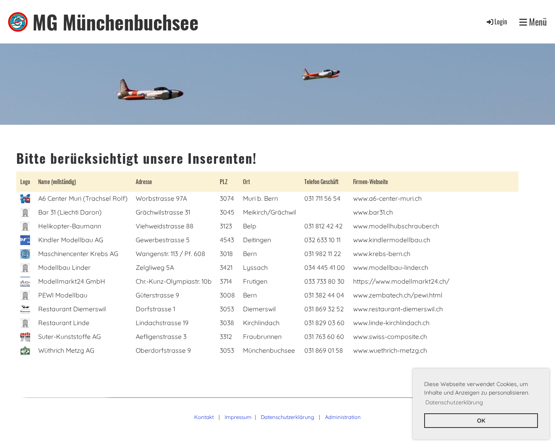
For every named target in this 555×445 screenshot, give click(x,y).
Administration (343, 417)
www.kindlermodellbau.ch (391, 240)
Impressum (238, 417)
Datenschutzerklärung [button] (454, 402)
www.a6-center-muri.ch (387, 198)
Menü (537, 21)
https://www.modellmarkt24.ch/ (401, 281)
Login (500, 21)
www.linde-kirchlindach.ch (391, 323)
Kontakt (204, 417)
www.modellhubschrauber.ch (396, 226)
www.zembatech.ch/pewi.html (397, 295)
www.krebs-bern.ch (381, 254)
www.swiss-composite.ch (390, 336)
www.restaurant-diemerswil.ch (398, 309)
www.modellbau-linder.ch (390, 267)
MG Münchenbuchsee (116, 21)
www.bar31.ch (373, 212)
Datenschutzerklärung (287, 417)
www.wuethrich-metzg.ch (390, 350)
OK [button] (481, 420)
